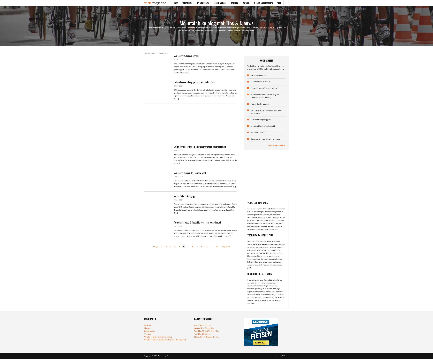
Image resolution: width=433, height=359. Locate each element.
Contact (147, 334)
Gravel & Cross (219, 3)
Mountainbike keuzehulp (260, 82)
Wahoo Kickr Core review (204, 328)
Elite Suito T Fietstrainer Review (206, 337)
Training (234, 3)
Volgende (225, 246)
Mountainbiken (203, 3)
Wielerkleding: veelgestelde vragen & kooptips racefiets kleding (265, 95)
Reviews (147, 325)
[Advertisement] (191, 123)
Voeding (246, 3)
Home (176, 3)
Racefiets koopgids (258, 75)
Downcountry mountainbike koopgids (265, 139)
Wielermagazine (149, 53)
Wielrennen (187, 3)
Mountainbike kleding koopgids (263, 126)
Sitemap (286, 356)
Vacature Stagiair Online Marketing (158, 337)
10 (202, 246)
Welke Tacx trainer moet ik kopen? (264, 88)
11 (207, 246)
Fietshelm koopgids (258, 132)
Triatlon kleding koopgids (261, 120)
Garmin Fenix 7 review (202, 325)
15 (217, 246)
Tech (279, 3)
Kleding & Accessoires (263, 3)
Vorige (155, 246)
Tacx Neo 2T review (202, 334)
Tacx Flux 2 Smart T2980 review (206, 331)
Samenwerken (149, 331)
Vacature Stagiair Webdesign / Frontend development (165, 340)
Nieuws (147, 328)
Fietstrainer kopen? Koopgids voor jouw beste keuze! (266, 111)
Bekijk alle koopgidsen (276, 145)
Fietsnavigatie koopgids (260, 104)
